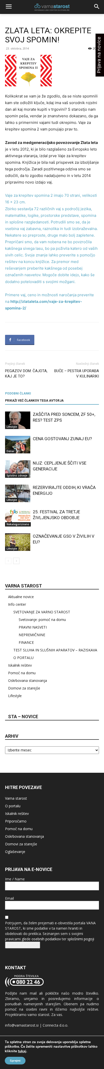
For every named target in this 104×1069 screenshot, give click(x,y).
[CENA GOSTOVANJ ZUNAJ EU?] (17, 444)
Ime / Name (15, 879)
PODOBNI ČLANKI (18, 393)
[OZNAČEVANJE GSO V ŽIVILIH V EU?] (17, 542)
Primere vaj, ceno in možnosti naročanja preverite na (49, 301)
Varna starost (16, 798)
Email (9, 898)
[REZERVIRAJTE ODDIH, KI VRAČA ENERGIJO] (17, 493)
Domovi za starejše (24, 688)
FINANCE (26, 642)
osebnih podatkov (46, 938)
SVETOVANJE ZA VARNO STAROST (41, 612)
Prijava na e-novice (22, 945)
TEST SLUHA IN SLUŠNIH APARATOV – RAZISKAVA (55, 650)
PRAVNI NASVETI (33, 627)
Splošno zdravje (17, 475)
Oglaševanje (15, 851)
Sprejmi (15, 1061)
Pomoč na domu (22, 672)
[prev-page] (8, 561)
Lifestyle (12, 427)
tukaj (22, 1051)
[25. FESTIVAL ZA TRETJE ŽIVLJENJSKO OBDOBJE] (17, 518)
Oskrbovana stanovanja (27, 680)
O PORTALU (23, 657)
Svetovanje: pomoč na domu (42, 619)
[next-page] (16, 561)
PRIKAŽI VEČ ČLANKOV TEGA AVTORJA (34, 400)
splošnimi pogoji (80, 938)
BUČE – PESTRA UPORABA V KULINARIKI (76, 374)
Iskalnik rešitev (20, 665)
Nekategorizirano (18, 524)
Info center (17, 604)
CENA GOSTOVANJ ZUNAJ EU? (62, 438)
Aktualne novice (21, 596)
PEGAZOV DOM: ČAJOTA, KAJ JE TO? (26, 374)
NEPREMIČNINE (32, 634)
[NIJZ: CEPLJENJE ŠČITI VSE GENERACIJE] (17, 469)
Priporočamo (16, 821)
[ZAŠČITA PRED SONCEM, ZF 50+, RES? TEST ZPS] (17, 420)
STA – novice (23, 716)
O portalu (12, 805)
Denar (10, 451)
